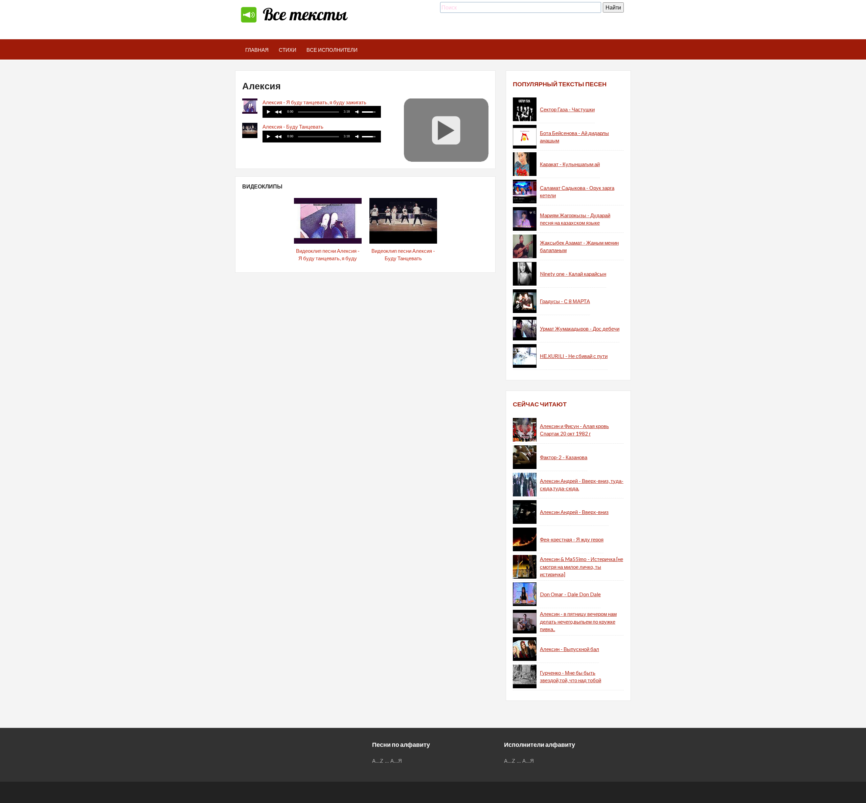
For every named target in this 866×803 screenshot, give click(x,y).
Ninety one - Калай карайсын (573, 274)
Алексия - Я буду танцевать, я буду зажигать (314, 102)
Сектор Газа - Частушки (567, 109)
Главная (257, 50)
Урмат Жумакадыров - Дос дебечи (579, 329)
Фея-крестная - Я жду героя (571, 539)
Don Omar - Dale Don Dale (570, 594)
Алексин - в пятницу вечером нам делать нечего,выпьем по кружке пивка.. (578, 621)
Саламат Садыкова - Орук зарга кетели (577, 192)
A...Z (378, 761)
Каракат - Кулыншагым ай (570, 164)
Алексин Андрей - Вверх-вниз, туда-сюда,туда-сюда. (581, 485)
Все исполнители (332, 50)
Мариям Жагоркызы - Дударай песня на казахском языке (575, 219)
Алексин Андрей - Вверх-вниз (574, 512)
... (387, 761)
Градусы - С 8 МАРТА (565, 301)
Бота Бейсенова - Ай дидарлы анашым (574, 137)
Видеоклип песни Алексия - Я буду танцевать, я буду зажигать (328, 258)
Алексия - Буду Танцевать (293, 127)
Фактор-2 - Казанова (563, 457)
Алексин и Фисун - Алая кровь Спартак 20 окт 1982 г (574, 430)
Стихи (287, 50)
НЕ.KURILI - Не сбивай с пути (574, 356)
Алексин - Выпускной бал (569, 649)
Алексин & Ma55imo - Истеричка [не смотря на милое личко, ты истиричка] (581, 566)
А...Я (396, 761)
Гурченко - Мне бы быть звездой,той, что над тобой (570, 677)
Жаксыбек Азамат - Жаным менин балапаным (579, 246)
